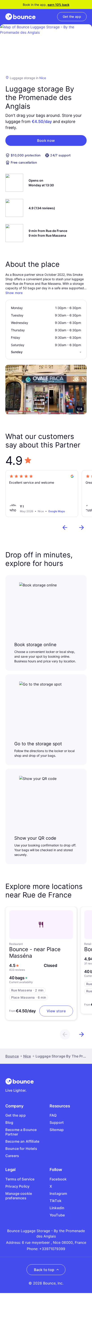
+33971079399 (52, 1249)
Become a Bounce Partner (21, 1131)
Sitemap (57, 1129)
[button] (46, 140)
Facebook (58, 1179)
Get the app (15, 1115)
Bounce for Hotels (21, 1148)
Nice (42, 78)
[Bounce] (20, 16)
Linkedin (57, 1208)
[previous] (65, 527)
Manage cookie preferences (18, 1195)
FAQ (53, 1115)
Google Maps (56, 511)
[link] (72, 16)
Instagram (58, 1193)
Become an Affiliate (22, 1141)
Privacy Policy (17, 1186)
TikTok (55, 1200)
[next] (81, 527)
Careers (12, 1155)
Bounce (12, 1056)
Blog (9, 1122)
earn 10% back (58, 5)
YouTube (57, 1215)
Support (57, 1122)
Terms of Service (20, 1179)
